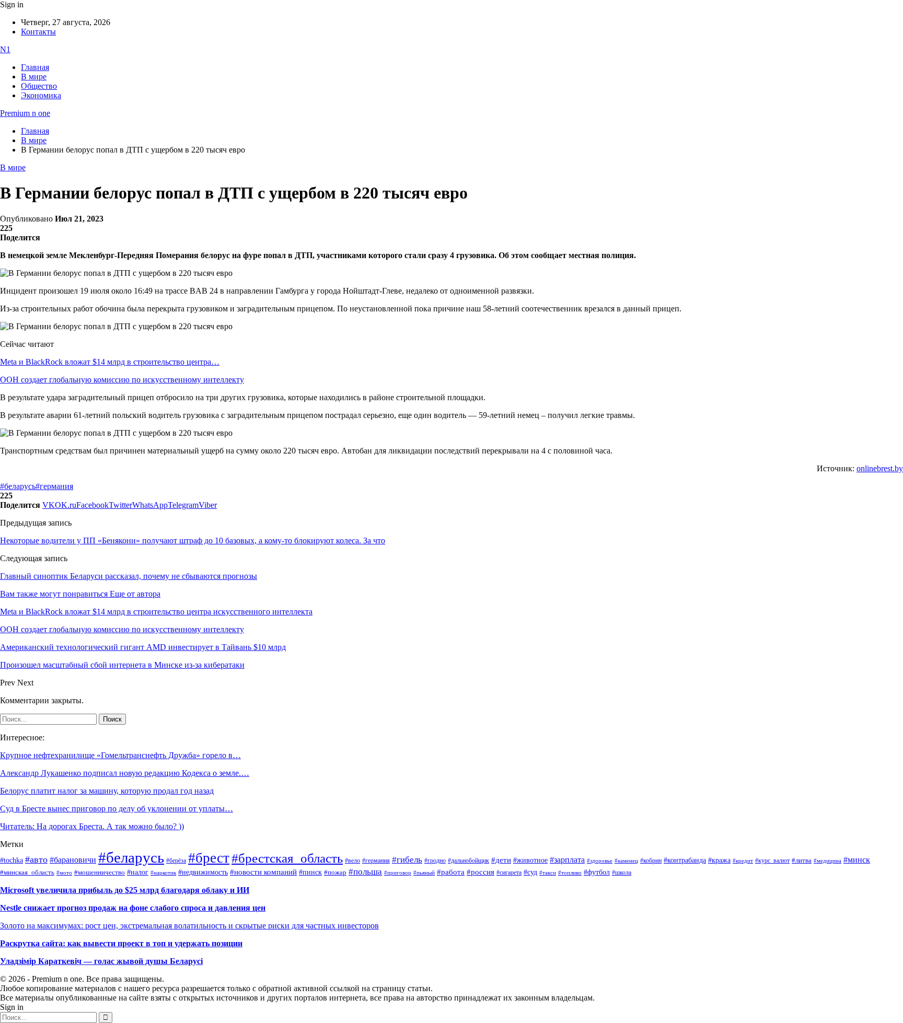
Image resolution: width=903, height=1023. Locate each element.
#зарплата (567, 859)
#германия (54, 486)
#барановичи (73, 859)
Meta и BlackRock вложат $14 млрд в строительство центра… (109, 361)
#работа (451, 872)
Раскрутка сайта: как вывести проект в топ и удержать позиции (121, 943)
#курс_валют (772, 860)
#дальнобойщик (468, 860)
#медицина (827, 860)
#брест (208, 858)
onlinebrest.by (879, 468)
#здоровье (599, 860)
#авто (36, 859)
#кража (719, 860)
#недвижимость (203, 872)
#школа (621, 872)
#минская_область (27, 872)
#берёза (176, 860)
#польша (365, 871)
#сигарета (509, 872)
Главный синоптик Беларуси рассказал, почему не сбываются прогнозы (128, 576)
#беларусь (18, 486)
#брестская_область (287, 858)
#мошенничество (99, 872)
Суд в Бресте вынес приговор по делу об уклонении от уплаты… (116, 808)
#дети (501, 859)
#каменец (626, 860)
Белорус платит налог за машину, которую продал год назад (107, 790)
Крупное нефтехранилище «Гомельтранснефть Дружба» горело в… (120, 755)
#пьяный (424, 872)
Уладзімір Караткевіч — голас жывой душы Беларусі (101, 961)
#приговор (397, 872)
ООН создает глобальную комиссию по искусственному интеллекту (122, 379)
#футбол (597, 872)
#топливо (570, 872)
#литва (802, 860)
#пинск (310, 872)
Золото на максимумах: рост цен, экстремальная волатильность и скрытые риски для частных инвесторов (189, 925)
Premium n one (25, 113)
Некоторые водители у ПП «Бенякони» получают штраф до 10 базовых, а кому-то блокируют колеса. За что (192, 540)
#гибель (407, 860)
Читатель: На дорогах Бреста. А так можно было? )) (92, 826)
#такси (547, 873)
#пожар (335, 872)
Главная (35, 67)
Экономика (41, 95)
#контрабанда (685, 860)
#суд (530, 872)
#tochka (11, 860)
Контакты (38, 31)
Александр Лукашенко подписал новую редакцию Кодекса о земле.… (124, 773)
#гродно (435, 860)
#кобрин (651, 860)
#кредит (743, 860)
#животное (530, 860)
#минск (856, 859)
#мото (64, 872)
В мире (34, 76)
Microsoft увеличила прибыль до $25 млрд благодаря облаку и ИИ (124, 890)
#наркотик (163, 873)
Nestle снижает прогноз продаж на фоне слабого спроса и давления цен (132, 907)
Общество (39, 86)
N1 (5, 49)
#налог (137, 872)
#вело (352, 860)
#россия (480, 872)
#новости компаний (263, 872)
